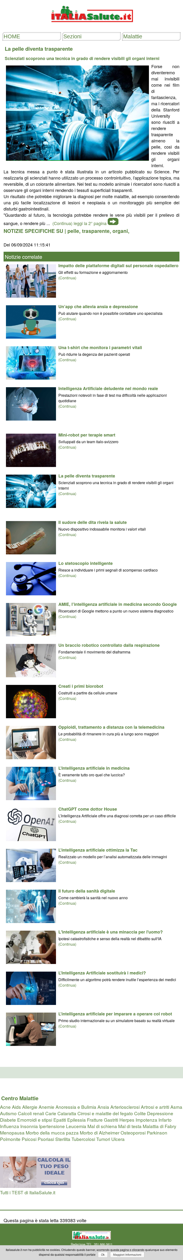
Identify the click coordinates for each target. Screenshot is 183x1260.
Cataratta (66, 1113)
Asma (176, 1107)
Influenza (9, 1126)
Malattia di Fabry (159, 1126)
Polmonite (10, 1139)
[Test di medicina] (35, 1186)
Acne (5, 1107)
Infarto (165, 1119)
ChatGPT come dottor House (87, 809)
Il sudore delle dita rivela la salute (92, 522)
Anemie (46, 1107)
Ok (103, 1254)
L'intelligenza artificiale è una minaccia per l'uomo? (110, 932)
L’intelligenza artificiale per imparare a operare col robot (115, 1014)
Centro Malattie (19, 1098)
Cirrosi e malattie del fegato (105, 1113)
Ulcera (118, 1139)
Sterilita (62, 1139)
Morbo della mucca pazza (52, 1132)
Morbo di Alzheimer (99, 1132)
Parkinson (157, 1132)
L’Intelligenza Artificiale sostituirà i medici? (102, 973)
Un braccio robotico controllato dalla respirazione (109, 645)
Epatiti (59, 1119)
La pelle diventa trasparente (86, 476)
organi (120, 230)
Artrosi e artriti (155, 1107)
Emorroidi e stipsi (34, 1119)
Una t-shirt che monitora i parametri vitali (100, 347)
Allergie (29, 1107)
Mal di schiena (102, 1126)
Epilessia (76, 1119)
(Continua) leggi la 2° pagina (79, 223)
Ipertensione (52, 1126)
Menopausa (12, 1132)
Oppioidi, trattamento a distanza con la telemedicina (111, 727)
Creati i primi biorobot (80, 686)
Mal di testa (130, 1126)
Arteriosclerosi (125, 1107)
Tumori (103, 1139)
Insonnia (29, 1126)
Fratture (95, 1119)
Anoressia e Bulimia (76, 1107)
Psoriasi (46, 1139)
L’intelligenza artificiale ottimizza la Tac (97, 850)
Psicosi (29, 1139)
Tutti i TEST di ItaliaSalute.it (27, 1192)
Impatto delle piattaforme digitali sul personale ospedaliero (118, 265)
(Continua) (67, 278)
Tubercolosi (83, 1139)
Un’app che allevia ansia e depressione (98, 306)
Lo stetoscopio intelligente (85, 563)
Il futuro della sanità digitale (86, 891)
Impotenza (146, 1119)
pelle (73, 230)
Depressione (160, 1113)
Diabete (8, 1119)
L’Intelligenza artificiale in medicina (94, 768)
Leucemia (76, 1126)
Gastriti (111, 1119)
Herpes (126, 1119)
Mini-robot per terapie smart (86, 435)
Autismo (8, 1113)
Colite (140, 1113)
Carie (50, 1113)
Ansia (103, 1107)
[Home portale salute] (91, 26)
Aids (16, 1107)
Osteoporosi (133, 1132)
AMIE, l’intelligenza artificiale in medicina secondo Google (117, 604)
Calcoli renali (31, 1113)
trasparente (96, 230)
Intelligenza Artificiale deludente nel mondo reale (108, 388)
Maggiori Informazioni (127, 1254)
